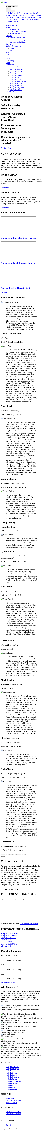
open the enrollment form (29, 924)
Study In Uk (17, 15)
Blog (7, 52)
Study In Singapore (32, 19)
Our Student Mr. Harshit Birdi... (16, 288)
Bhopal (12, 61)
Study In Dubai (14, 17)
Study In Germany (17, 71)
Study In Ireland (19, 19)
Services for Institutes (18, 42)
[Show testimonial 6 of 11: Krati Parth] (13, 854)
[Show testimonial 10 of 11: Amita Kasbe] (22, 854)
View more (5, 293)
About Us (9, 27)
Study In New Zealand (28, 17)
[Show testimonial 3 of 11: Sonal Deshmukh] (6, 854)
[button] (4, 148)
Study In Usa (15, 77)
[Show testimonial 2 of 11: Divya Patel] (4, 854)
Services (9, 36)
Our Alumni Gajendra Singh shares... (18, 238)
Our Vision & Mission (18, 32)
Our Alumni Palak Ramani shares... (18, 263)
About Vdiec (14, 29)
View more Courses (8, 982)
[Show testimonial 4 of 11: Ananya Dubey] (9, 854)
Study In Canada (12, 21)
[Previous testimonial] (2, 856)
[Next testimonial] (4, 856)
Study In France (16, 83)
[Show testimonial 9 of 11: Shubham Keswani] (20, 854)
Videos (8, 54)
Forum (8, 56)
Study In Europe (28, 15)
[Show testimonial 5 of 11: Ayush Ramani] (11, 854)
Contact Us (10, 92)
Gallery (8, 44)
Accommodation (11, 6)
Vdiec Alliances (16, 34)
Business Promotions (13, 46)
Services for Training (17, 40)
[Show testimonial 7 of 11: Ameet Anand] (16, 854)
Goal (12, 48)
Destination (10, 11)
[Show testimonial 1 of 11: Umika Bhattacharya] (2, 854)
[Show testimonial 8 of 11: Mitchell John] (18, 854)
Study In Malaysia (26, 13)
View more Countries (8, 946)
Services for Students (17, 38)
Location (9, 59)
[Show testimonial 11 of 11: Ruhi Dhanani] (25, 854)
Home (11, 25)
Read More (5, 188)
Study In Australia (12, 13)
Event (8, 8)
